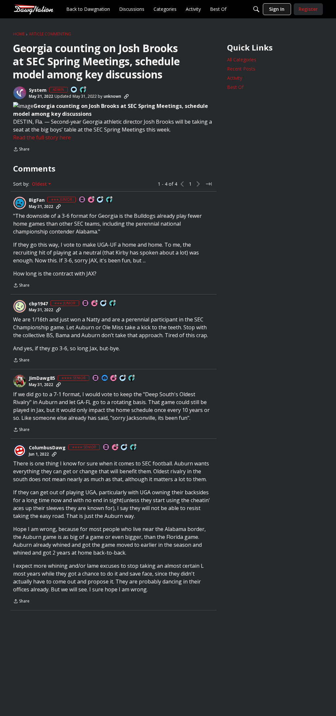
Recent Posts (241, 69)
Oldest (40, 184)
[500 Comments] (124, 447)
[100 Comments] (100, 200)
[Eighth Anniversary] (114, 378)
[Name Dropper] (82, 200)
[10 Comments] (104, 303)
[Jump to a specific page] (208, 184)
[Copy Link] (126, 96)
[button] (19, 92)
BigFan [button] (37, 200)
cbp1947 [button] (38, 304)
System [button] (38, 90)
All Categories (241, 59)
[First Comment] (74, 90)
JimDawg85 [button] (42, 378)
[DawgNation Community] (33, 9)
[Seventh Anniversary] (91, 200)
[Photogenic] (105, 378)
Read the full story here (42, 137)
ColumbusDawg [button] (47, 448)
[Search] (256, 9)
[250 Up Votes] (110, 200)
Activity (234, 78)
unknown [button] (112, 96)
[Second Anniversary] (95, 303)
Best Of (235, 87)
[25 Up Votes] (83, 90)
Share (21, 149)
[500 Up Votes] (133, 447)
